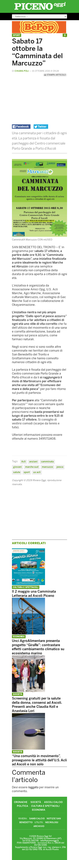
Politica (22, 806)
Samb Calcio (37, 818)
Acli (23, 461)
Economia (19, 637)
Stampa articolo (56, 75)
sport (27, 472)
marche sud (31, 466)
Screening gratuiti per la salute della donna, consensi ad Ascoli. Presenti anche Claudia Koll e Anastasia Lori (37, 704)
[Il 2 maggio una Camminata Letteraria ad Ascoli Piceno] (28, 584)
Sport (16, 35)
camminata (47, 461)
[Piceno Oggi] (40, 10)
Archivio (38, 826)
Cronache (20, 802)
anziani (33, 461)
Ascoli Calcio (53, 802)
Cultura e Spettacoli (25, 587)
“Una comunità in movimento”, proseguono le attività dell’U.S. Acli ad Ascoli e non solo (39, 760)
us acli (37, 472)
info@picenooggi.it (49, 840)
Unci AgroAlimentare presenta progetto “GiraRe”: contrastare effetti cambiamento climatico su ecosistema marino (38, 647)
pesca (60, 466)
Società (17, 694)
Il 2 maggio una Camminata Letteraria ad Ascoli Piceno (34, 593)
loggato (33, 787)
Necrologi (51, 822)
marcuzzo (47, 466)
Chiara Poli (22, 71)
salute (16, 472)
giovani (17, 466)
